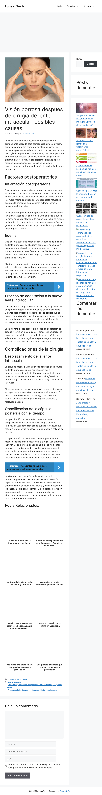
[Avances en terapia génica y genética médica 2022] (86, 234)
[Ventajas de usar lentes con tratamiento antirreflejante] (86, 133)
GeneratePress (66, 791)
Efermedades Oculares (17, 679)
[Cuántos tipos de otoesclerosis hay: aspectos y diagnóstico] (86, 208)
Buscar (79, 59)
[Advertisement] (51, 31)
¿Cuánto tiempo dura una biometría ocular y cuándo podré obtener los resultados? (85, 292)
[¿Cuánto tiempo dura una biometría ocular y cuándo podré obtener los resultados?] (86, 281)
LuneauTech (14, 6)
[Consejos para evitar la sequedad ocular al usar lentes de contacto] (86, 183)
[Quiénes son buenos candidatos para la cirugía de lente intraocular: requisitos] (86, 256)
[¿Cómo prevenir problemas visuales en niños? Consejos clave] (86, 158)
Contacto (87, 6)
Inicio (59, 6)
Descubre (71, 6)
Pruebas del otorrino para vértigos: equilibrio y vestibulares (32, 690)
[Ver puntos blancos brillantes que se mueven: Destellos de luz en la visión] (86, 108)
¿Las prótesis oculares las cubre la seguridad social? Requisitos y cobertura (86, 410)
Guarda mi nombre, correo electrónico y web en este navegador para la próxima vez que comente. (34, 766)
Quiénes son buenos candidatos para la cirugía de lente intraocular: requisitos (86, 269)
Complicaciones (14, 682)
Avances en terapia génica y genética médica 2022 (86, 245)
